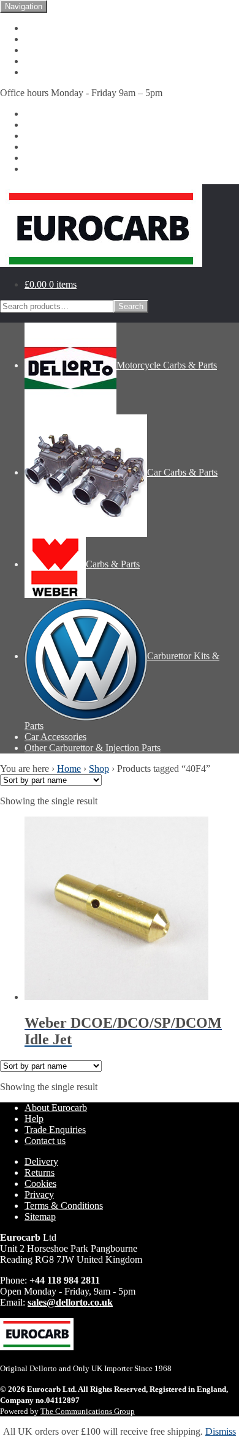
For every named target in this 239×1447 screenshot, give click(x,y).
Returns (40, 1172)
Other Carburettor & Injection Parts (93, 168)
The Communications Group (87, 1411)
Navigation (23, 6)
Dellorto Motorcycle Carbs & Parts (92, 113)
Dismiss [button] (220, 1431)
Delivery (41, 1161)
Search (130, 306)
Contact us (45, 61)
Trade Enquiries (55, 1129)
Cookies (40, 1183)
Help (34, 50)
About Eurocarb (56, 39)
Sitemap (40, 1216)
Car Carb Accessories (66, 157)
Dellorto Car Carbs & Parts (77, 124)
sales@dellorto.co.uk (70, 1302)
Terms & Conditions (64, 1205)
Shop (99, 768)
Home (36, 28)
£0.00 (51, 284)
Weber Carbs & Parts (65, 135)
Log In (38, 72)
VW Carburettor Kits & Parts (81, 146)
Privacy (39, 1194)
